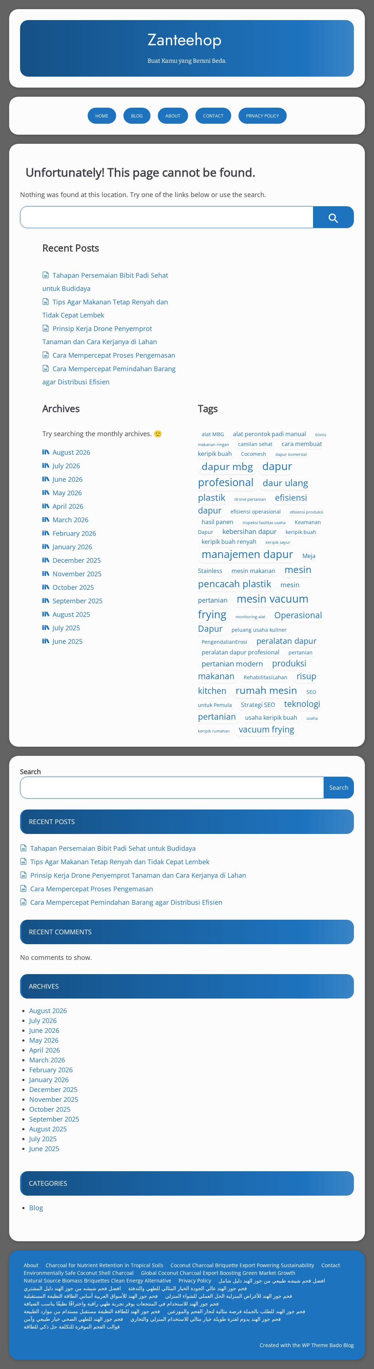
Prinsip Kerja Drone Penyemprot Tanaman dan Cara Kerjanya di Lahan (138, 875)
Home (101, 116)
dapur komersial (291, 454)
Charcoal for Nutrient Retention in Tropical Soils (104, 1265)
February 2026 (74, 533)
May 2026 (67, 492)
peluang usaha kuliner (259, 629)
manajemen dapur (247, 554)
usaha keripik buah (271, 718)
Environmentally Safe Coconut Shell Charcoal (79, 1272)
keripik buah (301, 531)
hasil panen (217, 522)
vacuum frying (266, 729)
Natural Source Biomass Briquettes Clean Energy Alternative (97, 1280)
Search (30, 771)
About (172, 116)
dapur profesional (245, 474)
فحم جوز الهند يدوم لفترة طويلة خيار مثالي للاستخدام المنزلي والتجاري (205, 1318)
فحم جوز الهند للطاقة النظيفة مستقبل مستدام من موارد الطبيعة (92, 1311)
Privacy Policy (262, 116)
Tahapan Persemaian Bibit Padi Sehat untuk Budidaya (113, 848)
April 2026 (68, 506)
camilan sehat (255, 444)
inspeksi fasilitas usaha (264, 522)
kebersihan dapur (249, 531)
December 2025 (77, 560)
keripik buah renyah (229, 542)
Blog (137, 116)
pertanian (301, 652)
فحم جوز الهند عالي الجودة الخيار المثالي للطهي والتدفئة (187, 1288)
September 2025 (78, 600)
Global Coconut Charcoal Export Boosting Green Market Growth (218, 1272)
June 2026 (68, 479)
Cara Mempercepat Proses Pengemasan (114, 355)
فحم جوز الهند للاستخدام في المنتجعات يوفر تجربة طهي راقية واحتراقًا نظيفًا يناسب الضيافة (121, 1303)
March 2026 (70, 519)
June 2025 (68, 641)
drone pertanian (250, 499)
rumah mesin (266, 690)
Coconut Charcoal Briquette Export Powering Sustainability (242, 1265)
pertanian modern (232, 664)
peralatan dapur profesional (240, 652)
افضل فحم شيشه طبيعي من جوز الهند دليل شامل (271, 1280)
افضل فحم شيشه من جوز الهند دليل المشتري (72, 1288)
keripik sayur (278, 542)
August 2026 (71, 452)
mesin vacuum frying (253, 606)
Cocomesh (253, 453)
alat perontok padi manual (269, 434)
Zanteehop (185, 39)
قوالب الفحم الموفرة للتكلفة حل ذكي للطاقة (72, 1326)
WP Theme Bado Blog (328, 1345)
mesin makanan (253, 571)
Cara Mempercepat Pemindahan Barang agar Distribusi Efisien (126, 902)
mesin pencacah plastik (255, 576)
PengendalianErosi (224, 641)
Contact (213, 116)
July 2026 (66, 465)
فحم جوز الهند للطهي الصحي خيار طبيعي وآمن (73, 1318)
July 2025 (66, 627)
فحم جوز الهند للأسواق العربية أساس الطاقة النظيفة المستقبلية (91, 1295)
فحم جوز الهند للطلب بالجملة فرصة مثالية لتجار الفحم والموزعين (236, 1311)
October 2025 (73, 587)
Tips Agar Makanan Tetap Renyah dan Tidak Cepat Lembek (119, 861)
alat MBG (213, 434)
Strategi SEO (258, 705)
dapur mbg (227, 466)
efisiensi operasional (255, 511)
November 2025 (77, 573)
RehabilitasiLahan (265, 677)
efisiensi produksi (306, 512)
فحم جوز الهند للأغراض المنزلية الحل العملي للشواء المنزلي (228, 1295)
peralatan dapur (286, 640)
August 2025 (71, 614)
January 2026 (72, 546)
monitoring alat (250, 616)
